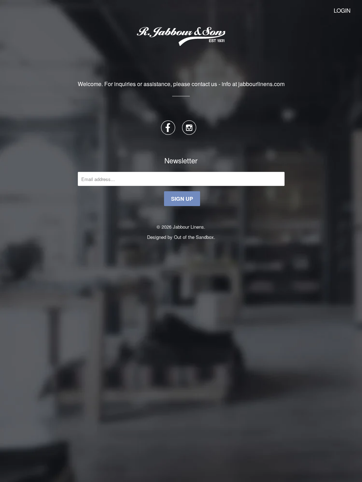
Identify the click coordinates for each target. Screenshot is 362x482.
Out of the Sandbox (194, 237)
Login (342, 10)
